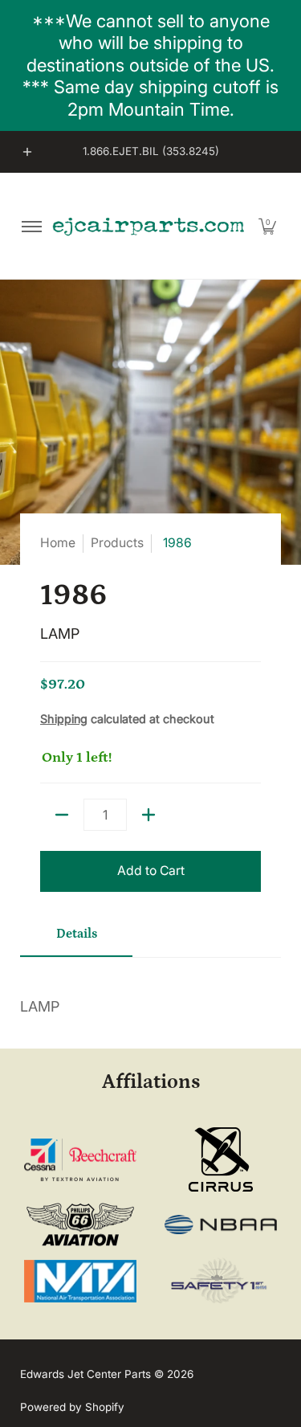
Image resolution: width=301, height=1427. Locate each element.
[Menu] (31, 226)
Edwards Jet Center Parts (85, 1374)
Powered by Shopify (72, 1406)
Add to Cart (151, 870)
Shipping (63, 719)
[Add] (148, 814)
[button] (267, 226)
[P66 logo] (80, 1225)
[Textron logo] (80, 1160)
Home (57, 542)
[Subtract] (61, 814)
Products (117, 542)
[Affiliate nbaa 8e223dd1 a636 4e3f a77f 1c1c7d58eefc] (221, 1225)
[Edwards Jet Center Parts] (148, 226)
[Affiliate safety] (221, 1281)
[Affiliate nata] (80, 1281)
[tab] (76, 940)
